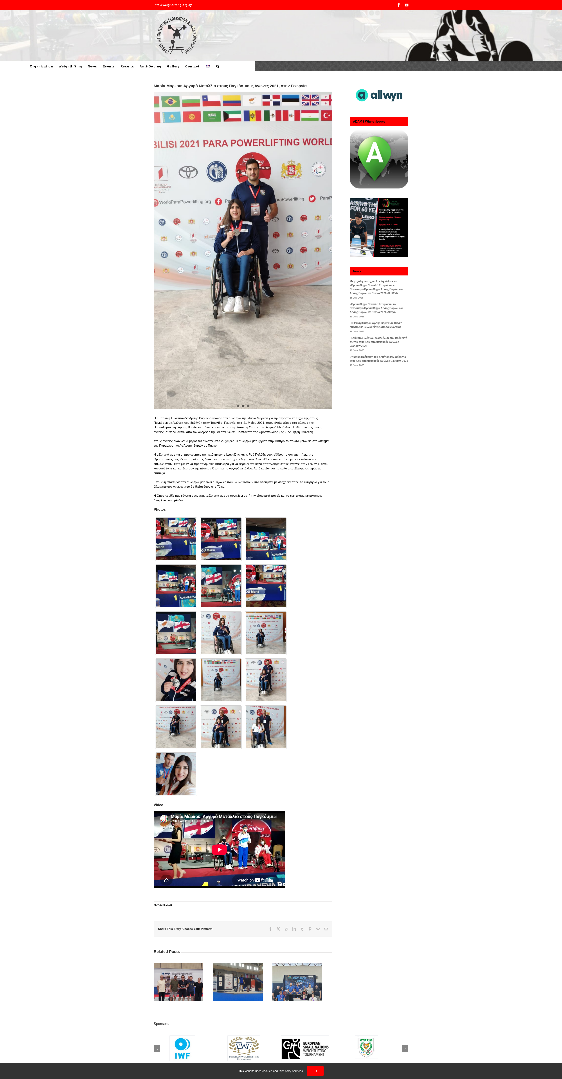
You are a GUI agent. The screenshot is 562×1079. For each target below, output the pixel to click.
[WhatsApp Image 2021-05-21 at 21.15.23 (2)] (265, 539)
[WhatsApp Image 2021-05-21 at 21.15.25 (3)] (176, 774)
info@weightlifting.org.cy (173, 5)
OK (315, 1071)
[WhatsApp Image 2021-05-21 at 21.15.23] (176, 539)
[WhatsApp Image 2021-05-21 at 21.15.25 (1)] (221, 727)
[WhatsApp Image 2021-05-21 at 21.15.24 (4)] (265, 680)
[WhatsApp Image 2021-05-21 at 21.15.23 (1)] (221, 539)
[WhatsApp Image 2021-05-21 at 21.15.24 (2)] (176, 680)
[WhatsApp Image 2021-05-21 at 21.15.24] (221, 633)
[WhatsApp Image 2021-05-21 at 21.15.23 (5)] (265, 586)
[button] (218, 66)
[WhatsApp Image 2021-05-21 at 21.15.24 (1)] (265, 633)
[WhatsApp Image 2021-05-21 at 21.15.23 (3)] (176, 586)
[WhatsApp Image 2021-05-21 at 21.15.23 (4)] (221, 586)
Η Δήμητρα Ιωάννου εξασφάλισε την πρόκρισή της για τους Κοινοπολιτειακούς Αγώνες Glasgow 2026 (378, 342)
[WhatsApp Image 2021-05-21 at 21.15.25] (176, 727)
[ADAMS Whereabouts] (379, 159)
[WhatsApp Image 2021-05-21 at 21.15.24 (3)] (221, 680)
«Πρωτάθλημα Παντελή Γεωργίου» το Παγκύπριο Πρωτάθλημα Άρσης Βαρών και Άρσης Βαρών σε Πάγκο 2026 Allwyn (376, 308)
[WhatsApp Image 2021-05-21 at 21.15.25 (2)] (265, 727)
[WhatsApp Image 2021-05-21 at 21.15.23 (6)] (176, 633)
